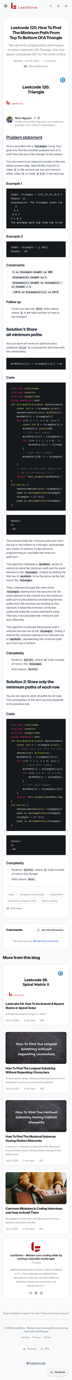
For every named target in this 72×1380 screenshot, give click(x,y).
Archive (25, 1338)
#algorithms (56, 895)
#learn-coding (49, 901)
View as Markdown (38, 66)
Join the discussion (52, 930)
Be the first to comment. (46, 941)
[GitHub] (30, 1293)
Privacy (36, 1338)
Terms (47, 1338)
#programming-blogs (32, 895)
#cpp (11, 895)
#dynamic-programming (22, 901)
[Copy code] (61, 192)
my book (14, 1313)
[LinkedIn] (38, 118)
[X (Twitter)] (34, 118)
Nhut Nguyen (23, 118)
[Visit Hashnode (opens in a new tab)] (36, 1363)
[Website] (41, 1293)
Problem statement (24, 137)
